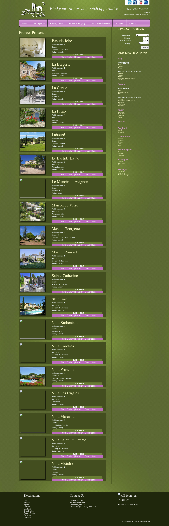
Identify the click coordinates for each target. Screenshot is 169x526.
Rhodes (120, 142)
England (122, 128)
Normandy (121, 102)
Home (24, 23)
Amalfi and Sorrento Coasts (126, 78)
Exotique (123, 159)
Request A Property (77, 23)
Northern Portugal (123, 175)
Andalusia (121, 115)
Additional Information (100, 23)
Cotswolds (121, 132)
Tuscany (120, 75)
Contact (132, 23)
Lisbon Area (121, 173)
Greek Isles (124, 136)
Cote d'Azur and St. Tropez (126, 101)
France (121, 84)
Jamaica (120, 153)
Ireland (121, 121)
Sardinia (120, 73)
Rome (119, 65)
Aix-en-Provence (123, 92)
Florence (120, 66)
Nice (119, 93)
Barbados (121, 155)
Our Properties (39, 23)
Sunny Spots (125, 149)
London (120, 130)
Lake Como (121, 80)
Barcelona (121, 112)
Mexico (120, 152)
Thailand (120, 162)
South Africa (121, 163)
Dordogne (121, 105)
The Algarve (121, 171)
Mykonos (121, 140)
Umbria (120, 76)
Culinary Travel (56, 23)
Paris (119, 90)
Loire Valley (121, 104)
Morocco (120, 165)
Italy (120, 58)
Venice (120, 68)
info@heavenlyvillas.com (136, 14)
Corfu (119, 145)
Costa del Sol (122, 114)
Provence (121, 99)
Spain (121, 110)
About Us (119, 23)
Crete (119, 143)
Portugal (122, 169)
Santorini (120, 139)
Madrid (120, 117)
